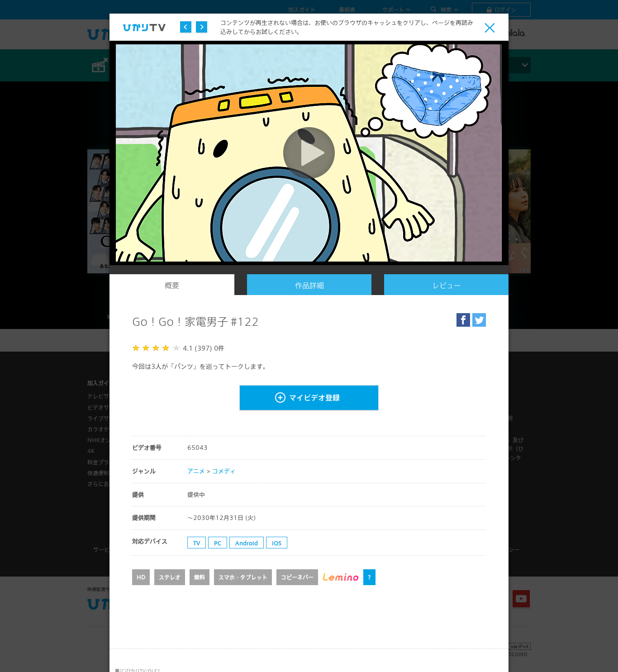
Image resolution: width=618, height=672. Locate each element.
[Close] (490, 28)
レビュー (446, 285)
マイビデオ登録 (314, 397)
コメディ (224, 471)
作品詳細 (309, 285)
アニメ (196, 471)
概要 (172, 285)
